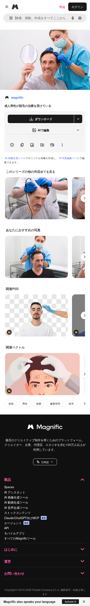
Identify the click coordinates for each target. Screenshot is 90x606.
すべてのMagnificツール (20, 538)
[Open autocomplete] (9, 18)
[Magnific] (45, 428)
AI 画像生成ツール (15, 158)
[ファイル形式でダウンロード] (78, 119)
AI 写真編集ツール (69, 158)
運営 (7, 561)
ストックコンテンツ (17, 512)
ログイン (77, 7)
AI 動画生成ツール (16, 502)
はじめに (11, 549)
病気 (11, 403)
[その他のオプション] (62, 145)
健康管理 (55, 403)
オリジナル (29, 36)
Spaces (9, 487)
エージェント (16, 523)
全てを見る (47, 171)
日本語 (45, 462)
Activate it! (70, 601)
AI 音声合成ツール (16, 507)
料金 (62, 7)
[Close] (83, 601)
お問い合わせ (14, 573)
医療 (38, 403)
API (6, 528)
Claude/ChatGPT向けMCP (25, 518)
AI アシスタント (14, 492)
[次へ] (84, 198)
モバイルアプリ (14, 533)
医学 (71, 403)
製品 (7, 479)
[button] (45, 461)
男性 (24, 403)
